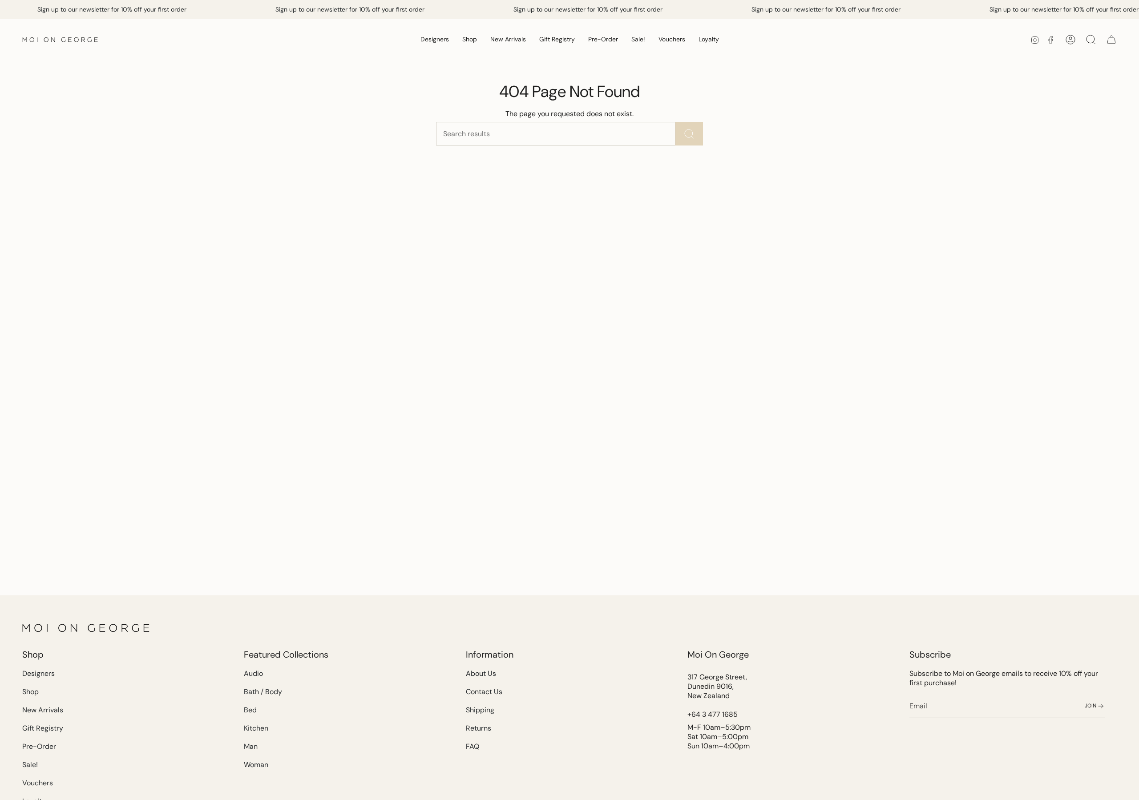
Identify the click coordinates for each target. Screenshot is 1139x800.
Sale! (30, 764)
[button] (435, 39)
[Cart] (1111, 39)
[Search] (689, 133)
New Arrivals (42, 710)
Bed (250, 710)
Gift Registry (42, 728)
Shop (30, 691)
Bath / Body (263, 691)
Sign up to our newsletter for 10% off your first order (111, 9)
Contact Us (484, 691)
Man (251, 746)
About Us (481, 673)
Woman (256, 764)
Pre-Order (39, 746)
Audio (253, 673)
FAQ (472, 746)
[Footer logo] (86, 628)
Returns (478, 728)
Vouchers (37, 783)
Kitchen (256, 728)
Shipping (480, 710)
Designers (38, 673)
